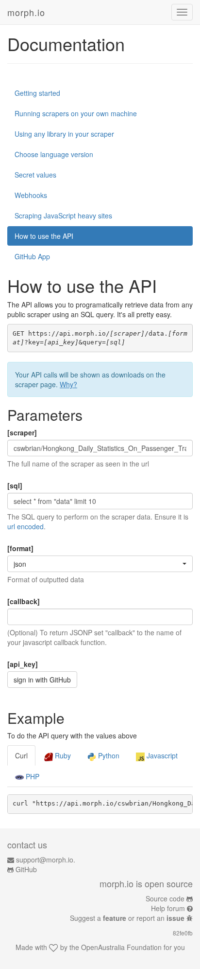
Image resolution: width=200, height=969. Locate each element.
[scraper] (22, 432)
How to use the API (44, 236)
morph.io (26, 12)
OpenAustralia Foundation (121, 947)
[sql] (14, 485)
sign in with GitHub (42, 679)
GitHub (26, 869)
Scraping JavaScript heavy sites (63, 215)
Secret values (35, 174)
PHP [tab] (31, 776)
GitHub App (32, 256)
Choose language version (54, 154)
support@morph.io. (45, 859)
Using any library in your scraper (64, 134)
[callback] (23, 601)
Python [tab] (107, 755)
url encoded (25, 526)
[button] (100, 564)
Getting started (37, 93)
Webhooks (31, 195)
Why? (68, 384)
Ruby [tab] (62, 755)
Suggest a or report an (127, 918)
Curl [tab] (21, 755)
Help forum (168, 908)
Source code (165, 898)
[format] (20, 548)
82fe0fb (183, 933)
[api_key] (22, 664)
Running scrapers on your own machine (76, 113)
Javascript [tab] (161, 755)
